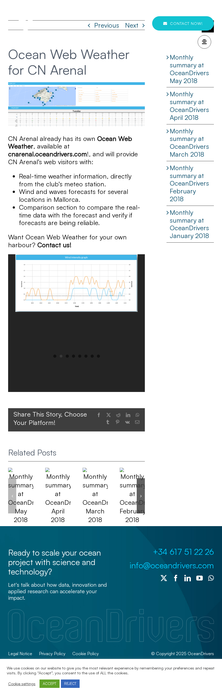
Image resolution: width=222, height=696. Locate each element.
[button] (12, 495)
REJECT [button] (70, 683)
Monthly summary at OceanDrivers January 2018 (189, 224)
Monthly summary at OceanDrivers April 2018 (189, 105)
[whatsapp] (211, 578)
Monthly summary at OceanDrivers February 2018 (189, 183)
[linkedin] (187, 578)
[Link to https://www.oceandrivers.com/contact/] (204, 42)
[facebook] (175, 578)
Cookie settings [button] (21, 683)
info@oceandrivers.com (171, 565)
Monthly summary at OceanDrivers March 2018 (189, 142)
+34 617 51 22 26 (183, 552)
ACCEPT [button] (49, 683)
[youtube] (199, 578)
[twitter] (164, 578)
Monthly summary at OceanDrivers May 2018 (189, 68)
